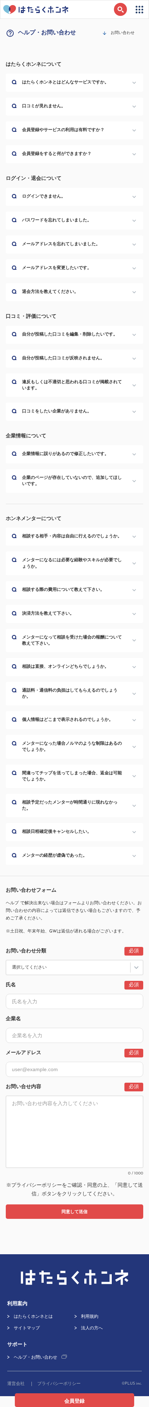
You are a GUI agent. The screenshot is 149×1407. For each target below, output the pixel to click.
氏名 (11, 985)
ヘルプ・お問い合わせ (35, 1357)
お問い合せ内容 (23, 1087)
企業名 (13, 1019)
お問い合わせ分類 (26, 951)
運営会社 (16, 1384)
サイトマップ (27, 1328)
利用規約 (89, 1317)
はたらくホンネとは (33, 1317)
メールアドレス (23, 1053)
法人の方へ (92, 1328)
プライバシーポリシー (36, 1185)
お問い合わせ (123, 33)
